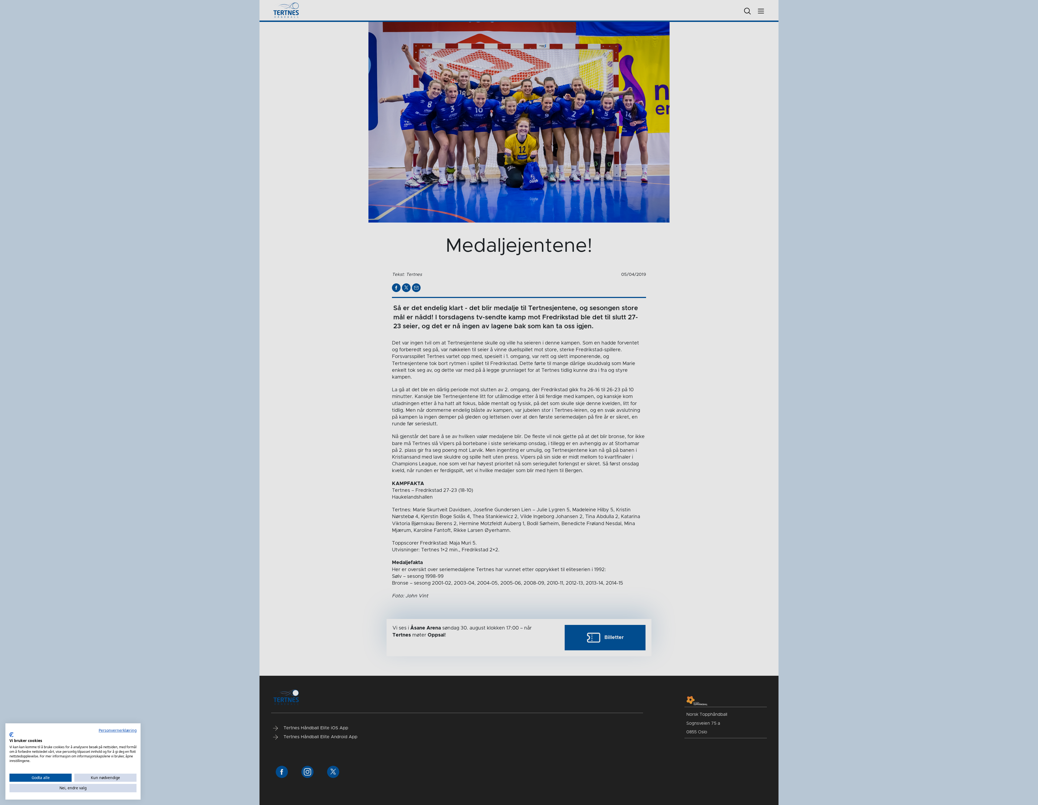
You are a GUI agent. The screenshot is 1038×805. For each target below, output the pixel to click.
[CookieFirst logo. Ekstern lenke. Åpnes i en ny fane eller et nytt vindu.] (11, 734)
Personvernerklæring (118, 730)
